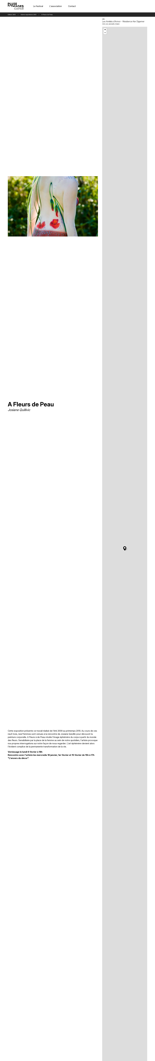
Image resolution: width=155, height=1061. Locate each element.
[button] (125, 548)
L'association (55, 6)
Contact (72, 6)
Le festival (38, 6)
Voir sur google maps (110, 24)
